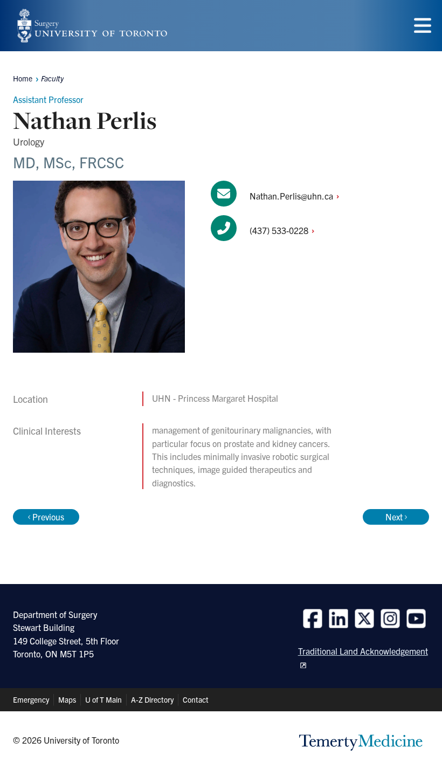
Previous (48, 516)
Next (394, 516)
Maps (67, 699)
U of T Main (103, 699)
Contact (196, 699)
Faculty (52, 78)
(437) (280, 230)
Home (22, 78)
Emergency (31, 699)
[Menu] (422, 26)
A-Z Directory (152, 699)
